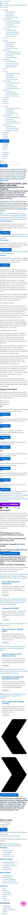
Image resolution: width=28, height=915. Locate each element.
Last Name (3, 824)
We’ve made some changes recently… (13, 702)
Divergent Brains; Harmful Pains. (12, 630)
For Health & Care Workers (13, 23)
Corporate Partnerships (12, 34)
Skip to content (4, 1)
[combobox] (9, 163)
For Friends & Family (11, 26)
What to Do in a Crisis (12, 79)
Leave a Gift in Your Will (12, 32)
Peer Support (9, 13)
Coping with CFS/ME (10, 608)
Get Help (5, 10)
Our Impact (6, 98)
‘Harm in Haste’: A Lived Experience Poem (11, 655)
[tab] (14, 267)
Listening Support (11, 12)
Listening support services (13, 73)
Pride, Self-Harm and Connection (10, 583)
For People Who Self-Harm (13, 21)
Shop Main (6, 103)
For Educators (10, 25)
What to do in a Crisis (12, 17)
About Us (5, 99)
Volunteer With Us (11, 30)
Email (1, 826)
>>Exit (23, 903)
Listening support (6, 221)
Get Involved (6, 28)
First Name (3, 822)
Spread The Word (10, 36)
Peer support (4, 240)
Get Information (7, 19)
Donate (5, 38)
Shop (4, 149)
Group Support (10, 15)
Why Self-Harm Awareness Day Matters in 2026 (13, 678)
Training (5, 101)
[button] (14, 737)
